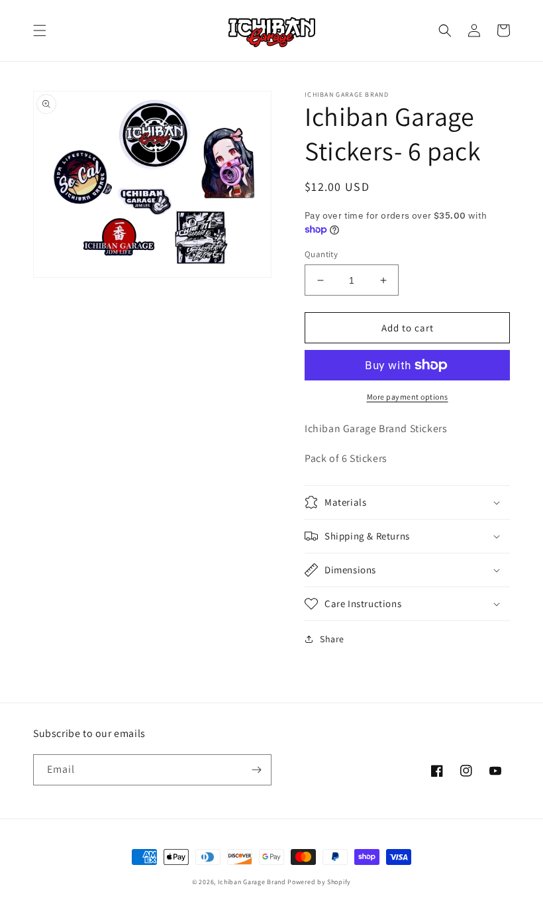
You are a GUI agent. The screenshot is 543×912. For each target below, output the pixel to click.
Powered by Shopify (319, 882)
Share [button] (332, 639)
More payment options (407, 397)
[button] (39, 30)
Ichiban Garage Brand (252, 882)
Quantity (321, 254)
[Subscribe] (256, 769)
